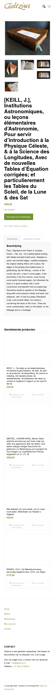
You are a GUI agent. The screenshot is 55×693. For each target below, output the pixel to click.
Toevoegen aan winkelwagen (18, 216)
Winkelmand (9, 618)
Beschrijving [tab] (12, 239)
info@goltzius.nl (19, 662)
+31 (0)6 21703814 (20, 666)
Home (6, 608)
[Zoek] (43, 6)
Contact (7, 628)
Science (25, 226)
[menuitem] (43, 6)
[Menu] (49, 6)
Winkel (7, 613)
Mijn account (9, 623)
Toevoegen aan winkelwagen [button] (17, 395)
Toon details (38, 394)
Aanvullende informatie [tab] (32, 239)
